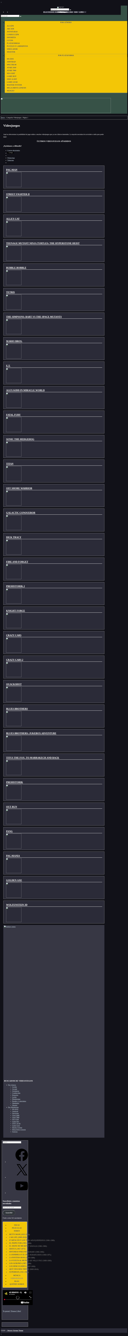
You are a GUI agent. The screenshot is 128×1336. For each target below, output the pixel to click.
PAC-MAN (11, 169)
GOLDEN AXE (14, 880)
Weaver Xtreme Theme (15, 1330)
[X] (22, 1177)
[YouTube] (22, 1193)
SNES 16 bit (12, 79)
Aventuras (12, 32)
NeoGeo (10, 91)
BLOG (16, 1281)
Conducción (13, 35)
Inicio (3, 117)
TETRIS (10, 292)
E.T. (8, 365)
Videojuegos (17, 1278)
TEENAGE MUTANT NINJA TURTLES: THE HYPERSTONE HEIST (43, 243)
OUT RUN (11, 806)
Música (16, 1275)
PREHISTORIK (14, 782)
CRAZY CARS (13, 635)
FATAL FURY (13, 414)
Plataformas (13, 43)
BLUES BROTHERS (17, 708)
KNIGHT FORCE (15, 610)
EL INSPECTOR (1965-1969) (17, 1243)
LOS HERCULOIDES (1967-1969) (17, 1266)
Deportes (11, 37)
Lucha (10, 40)
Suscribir (9, 1213)
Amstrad (11, 62)
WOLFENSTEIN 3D (16, 904)
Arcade (10, 29)
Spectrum (11, 65)
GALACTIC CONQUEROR (20, 512)
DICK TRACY (13, 537)
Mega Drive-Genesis (16, 88)
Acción (10, 26)
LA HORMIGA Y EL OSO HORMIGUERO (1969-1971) (17, 1255)
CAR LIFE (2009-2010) (17, 1237)
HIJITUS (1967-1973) (17, 1249)
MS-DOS (10, 59)
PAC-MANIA (13, 855)
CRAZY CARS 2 (14, 659)
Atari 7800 (11, 70)
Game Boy (11, 76)
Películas (17, 1228)
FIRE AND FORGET (17, 561)
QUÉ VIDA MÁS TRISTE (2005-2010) (17, 1269)
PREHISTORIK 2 (15, 586)
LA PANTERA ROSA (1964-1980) (17, 1258)
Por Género (66, 22)
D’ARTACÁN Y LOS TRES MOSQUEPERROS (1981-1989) (17, 1240)
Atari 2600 (11, 68)
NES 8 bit (11, 73)
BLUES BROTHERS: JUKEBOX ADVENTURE (31, 733)
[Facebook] (22, 1162)
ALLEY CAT (13, 218)
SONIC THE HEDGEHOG (20, 439)
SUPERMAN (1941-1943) (17, 1272)
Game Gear (12, 82)
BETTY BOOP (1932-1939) (17, 1234)
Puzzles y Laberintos (17, 46)
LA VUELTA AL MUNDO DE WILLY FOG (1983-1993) (17, 1260)
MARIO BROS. (14, 341)
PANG (9, 831)
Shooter (11, 52)
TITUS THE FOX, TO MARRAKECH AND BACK (32, 757)
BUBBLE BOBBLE (16, 267)
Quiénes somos (62, 12)
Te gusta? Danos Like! (12, 1311)
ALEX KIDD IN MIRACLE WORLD (25, 390)
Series (17, 1231)
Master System (14, 85)
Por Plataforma (66, 55)
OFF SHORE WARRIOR (19, 488)
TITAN (9, 463)
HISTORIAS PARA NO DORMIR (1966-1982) (17, 1252)
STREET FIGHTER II (18, 194)
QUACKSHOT (14, 684)
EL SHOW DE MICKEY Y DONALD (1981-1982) (17, 1246)
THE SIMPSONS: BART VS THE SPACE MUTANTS (34, 316)
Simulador (12, 49)
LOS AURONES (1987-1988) (17, 1263)
